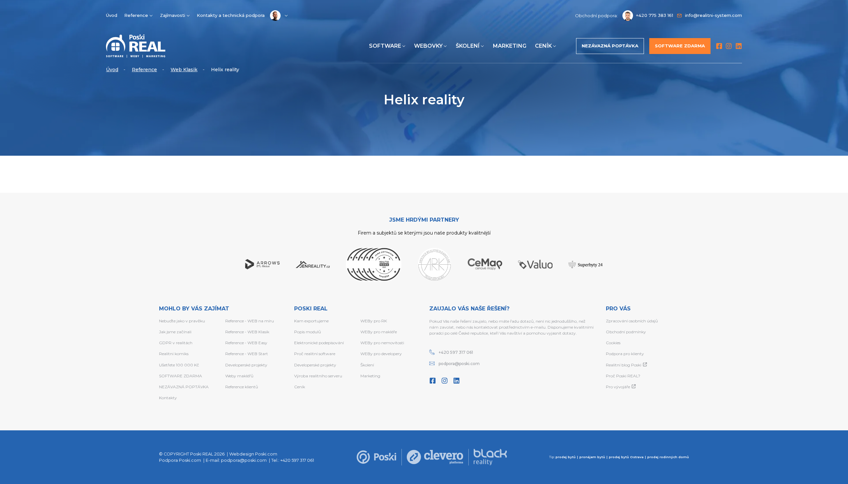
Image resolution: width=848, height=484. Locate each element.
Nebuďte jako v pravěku (182, 320)
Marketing (509, 46)
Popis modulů (307, 331)
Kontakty (168, 397)
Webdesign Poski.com (253, 454)
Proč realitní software (314, 353)
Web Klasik (184, 70)
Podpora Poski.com (180, 460)
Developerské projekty (246, 364)
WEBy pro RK (373, 320)
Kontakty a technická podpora (231, 15)
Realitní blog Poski (623, 364)
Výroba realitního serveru (318, 375)
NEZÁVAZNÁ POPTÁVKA (184, 386)
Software (385, 46)
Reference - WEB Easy (246, 342)
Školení (468, 46)
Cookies (613, 342)
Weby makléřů (239, 375)
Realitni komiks (173, 353)
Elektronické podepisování (319, 342)
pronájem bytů (592, 457)
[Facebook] (719, 46)
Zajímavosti (172, 15)
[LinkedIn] (738, 46)
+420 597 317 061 (456, 352)
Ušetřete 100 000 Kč (179, 364)
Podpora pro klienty (625, 353)
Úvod (111, 15)
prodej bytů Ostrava (626, 457)
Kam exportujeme (311, 320)
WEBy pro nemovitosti (382, 342)
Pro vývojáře (618, 386)
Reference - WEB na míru (249, 320)
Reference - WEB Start (246, 353)
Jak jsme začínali (175, 331)
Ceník (543, 46)
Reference (136, 15)
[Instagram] (728, 46)
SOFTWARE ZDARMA (180, 375)
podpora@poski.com (459, 363)
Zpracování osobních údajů (632, 320)
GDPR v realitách (175, 342)
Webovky (428, 46)
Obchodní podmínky (626, 331)
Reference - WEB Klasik (247, 331)
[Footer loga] (376, 457)
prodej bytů (566, 457)
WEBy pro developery (381, 353)
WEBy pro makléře (378, 331)
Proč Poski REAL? (623, 375)
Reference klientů (241, 386)
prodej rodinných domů (668, 457)
